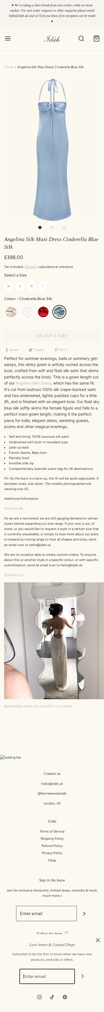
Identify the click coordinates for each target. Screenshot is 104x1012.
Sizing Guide (13, 508)
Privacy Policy (52, 853)
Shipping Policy (52, 839)
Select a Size (15, 275)
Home (8, 67)
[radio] (8, 286)
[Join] (84, 913)
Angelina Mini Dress (33, 383)
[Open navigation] (7, 38)
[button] (52, 149)
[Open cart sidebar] (96, 38)
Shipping (31, 267)
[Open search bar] (81, 38)
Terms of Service (52, 831)
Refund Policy (52, 846)
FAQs (52, 860)
